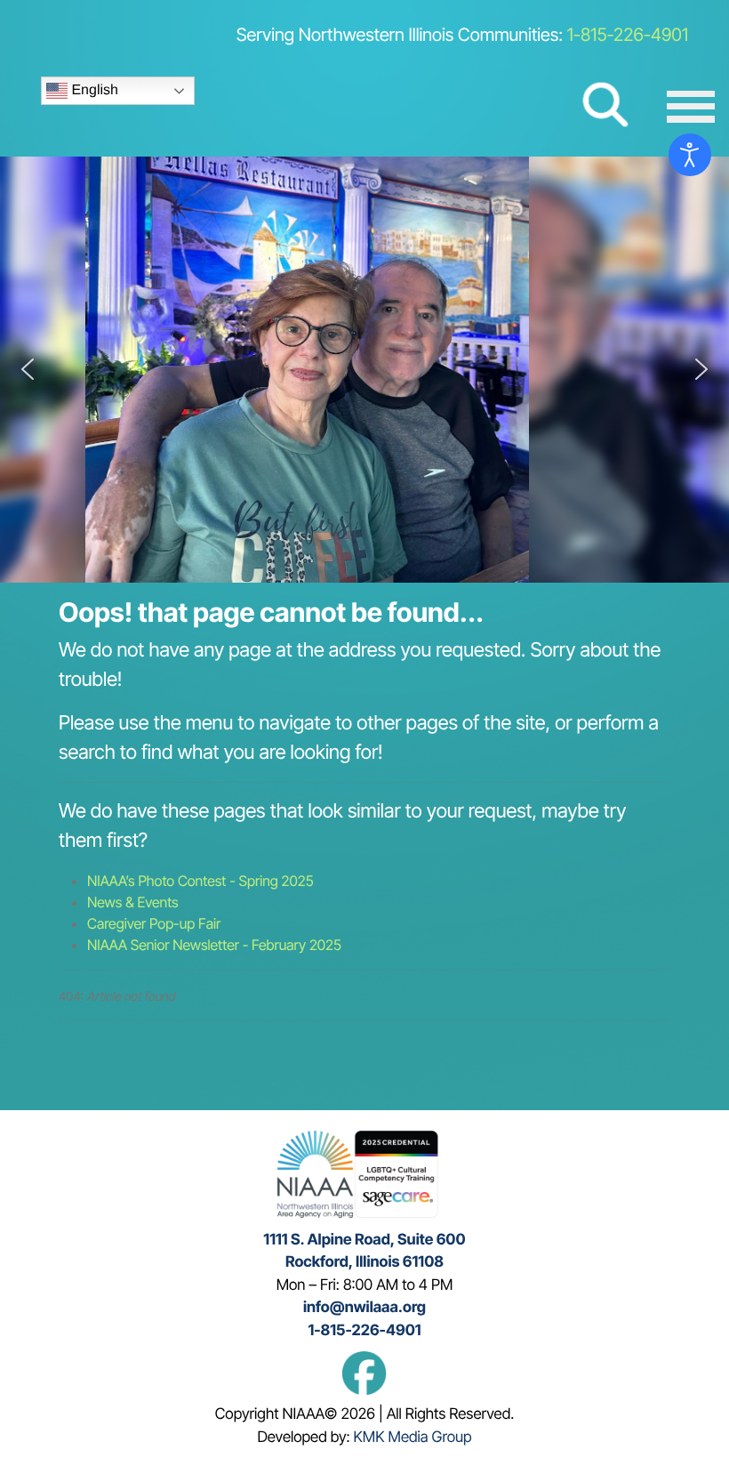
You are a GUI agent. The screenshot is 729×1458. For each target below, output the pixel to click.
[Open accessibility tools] (690, 154)
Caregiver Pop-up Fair (153, 923)
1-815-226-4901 (627, 34)
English (93, 90)
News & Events (133, 902)
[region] (364, 369)
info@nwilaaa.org (364, 1308)
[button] (27, 369)
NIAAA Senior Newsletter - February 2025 (214, 945)
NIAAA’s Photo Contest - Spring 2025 (200, 881)
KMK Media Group (413, 1437)
